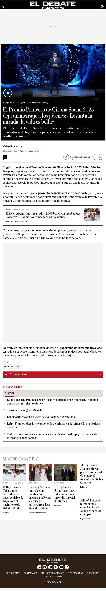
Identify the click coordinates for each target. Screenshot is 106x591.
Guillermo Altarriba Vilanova (15, 221)
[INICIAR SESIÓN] (102, 7)
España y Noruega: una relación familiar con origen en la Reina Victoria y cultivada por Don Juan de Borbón (40, 498)
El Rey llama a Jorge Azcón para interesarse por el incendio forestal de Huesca (64, 494)
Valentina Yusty (12, 146)
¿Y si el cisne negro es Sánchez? (26, 410)
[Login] (102, 7)
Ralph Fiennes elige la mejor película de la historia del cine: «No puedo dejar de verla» (53, 425)
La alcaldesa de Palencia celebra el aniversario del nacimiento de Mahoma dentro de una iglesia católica (52, 401)
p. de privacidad (75, 573)
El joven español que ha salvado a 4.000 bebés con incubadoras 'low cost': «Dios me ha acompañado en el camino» (43, 215)
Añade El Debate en (81, 157)
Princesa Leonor (12, 366)
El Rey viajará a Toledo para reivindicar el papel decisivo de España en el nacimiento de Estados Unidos (13, 498)
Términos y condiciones (52, 573)
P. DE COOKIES (93, 573)
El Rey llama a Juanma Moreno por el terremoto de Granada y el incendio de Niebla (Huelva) (91, 474)
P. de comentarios (53, 576)
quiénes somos (13, 573)
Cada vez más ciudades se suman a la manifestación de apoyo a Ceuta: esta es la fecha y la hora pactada (53, 436)
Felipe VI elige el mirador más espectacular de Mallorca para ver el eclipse (90, 507)
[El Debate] (53, 5)
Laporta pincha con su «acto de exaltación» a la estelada (41, 417)
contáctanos (30, 573)
